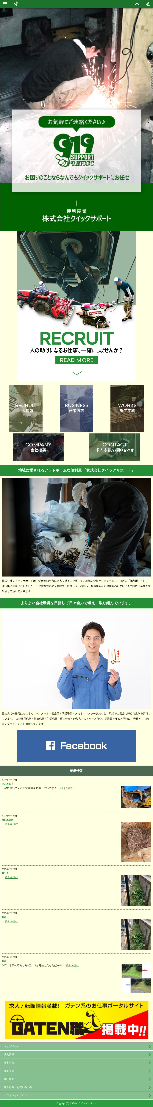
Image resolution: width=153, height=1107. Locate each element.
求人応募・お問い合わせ (18, 1087)
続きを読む (67, 788)
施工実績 (9, 1071)
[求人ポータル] (77, 1037)
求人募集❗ (8, 783)
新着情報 (76, 771)
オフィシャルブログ (15, 1095)
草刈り (5, 917)
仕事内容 (9, 1062)
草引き (5, 873)
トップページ (11, 1046)
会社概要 (9, 1079)
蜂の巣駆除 (7, 819)
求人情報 (9, 1054)
